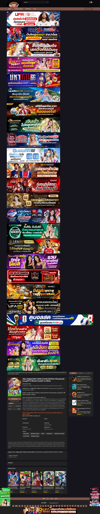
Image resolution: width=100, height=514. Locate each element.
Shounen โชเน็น (35, 436)
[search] (48, 2)
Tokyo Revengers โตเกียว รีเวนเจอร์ (84, 409)
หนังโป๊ (55, 498)
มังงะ (48, 498)
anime (42, 433)
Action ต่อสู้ (25, 433)
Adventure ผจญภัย (35, 433)
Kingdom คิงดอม (81, 392)
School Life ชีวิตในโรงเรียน (82, 379)
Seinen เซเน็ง (86, 403)
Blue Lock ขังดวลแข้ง (82, 384)
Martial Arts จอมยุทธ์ (59, 433)
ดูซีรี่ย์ (44, 498)
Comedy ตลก (49, 433)
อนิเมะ (19, 409)
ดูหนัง (51, 498)
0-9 (16, 506)
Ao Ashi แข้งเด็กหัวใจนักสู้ (82, 400)
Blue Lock (87, 386)
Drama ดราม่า (89, 378)
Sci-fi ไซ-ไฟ (26, 436)
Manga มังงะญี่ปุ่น (86, 387)
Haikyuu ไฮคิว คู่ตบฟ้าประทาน (83, 376)
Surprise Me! (89, 8)
